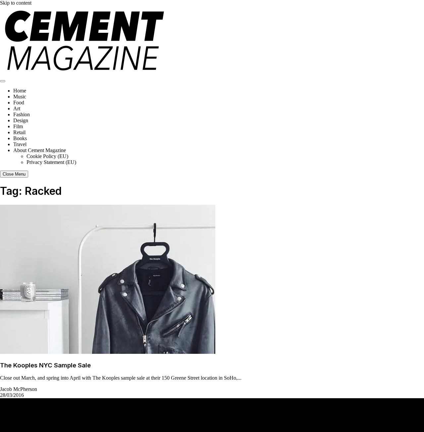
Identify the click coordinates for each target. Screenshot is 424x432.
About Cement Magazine (39, 150)
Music (19, 96)
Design (20, 120)
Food (18, 102)
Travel (19, 144)
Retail (19, 132)
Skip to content (15, 3)
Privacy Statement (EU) (51, 162)
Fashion (21, 114)
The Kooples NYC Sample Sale (45, 365)
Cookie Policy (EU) (47, 156)
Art (16, 108)
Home (19, 90)
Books (20, 138)
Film (18, 126)
